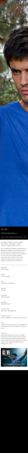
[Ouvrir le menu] (25, 2)
